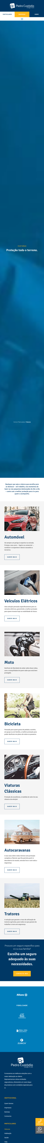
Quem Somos (8, 1103)
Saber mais (12, 557)
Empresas (22, 14)
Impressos (7, 1108)
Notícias (7, 1112)
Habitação (7, 1133)
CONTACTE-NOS (22, 973)
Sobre (37, 14)
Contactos (7, 1116)
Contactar (40, 1124)
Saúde (6, 1137)
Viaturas (7, 1129)
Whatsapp (39, 1131)
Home (15, 422)
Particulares (7, 14)
